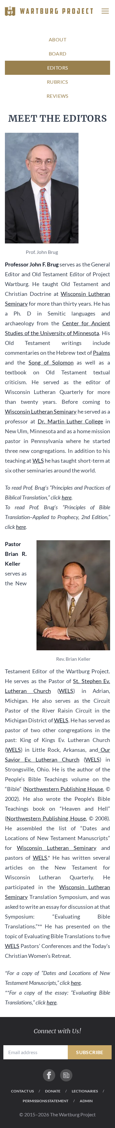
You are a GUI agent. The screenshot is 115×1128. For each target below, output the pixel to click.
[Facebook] (49, 1075)
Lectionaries (85, 1091)
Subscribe (89, 1052)
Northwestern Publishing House (64, 789)
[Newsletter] (66, 1075)
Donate (52, 1091)
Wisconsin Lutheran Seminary (40, 411)
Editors (57, 68)
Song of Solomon (51, 362)
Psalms (101, 352)
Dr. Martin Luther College (70, 421)
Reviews (57, 96)
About (57, 39)
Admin (86, 1101)
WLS (38, 460)
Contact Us (22, 1091)
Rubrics (57, 82)
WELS (66, 690)
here (66, 497)
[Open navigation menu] (105, 11)
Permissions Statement (45, 1101)
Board (58, 53)
